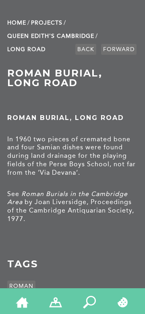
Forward (119, 49)
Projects (46, 22)
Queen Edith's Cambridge (50, 36)
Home (16, 22)
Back (85, 49)
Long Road (26, 49)
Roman (21, 286)
